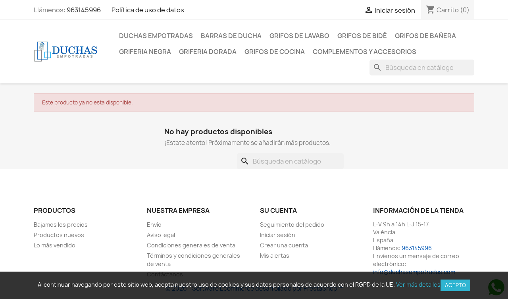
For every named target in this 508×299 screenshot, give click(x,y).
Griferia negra (145, 51)
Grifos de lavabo (299, 35)
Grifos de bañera (425, 35)
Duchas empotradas (156, 35)
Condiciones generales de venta (191, 245)
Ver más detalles (418, 284)
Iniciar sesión (277, 235)
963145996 (84, 10)
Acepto (455, 285)
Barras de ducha (231, 35)
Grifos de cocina (274, 51)
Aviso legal (161, 235)
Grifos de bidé (362, 35)
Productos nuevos (59, 235)
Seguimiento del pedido (292, 224)
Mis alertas (274, 255)
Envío (154, 224)
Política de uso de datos (148, 10)
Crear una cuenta (284, 245)
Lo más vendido (54, 245)
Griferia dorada (208, 51)
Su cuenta (278, 210)
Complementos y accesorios (364, 51)
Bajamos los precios (61, 224)
